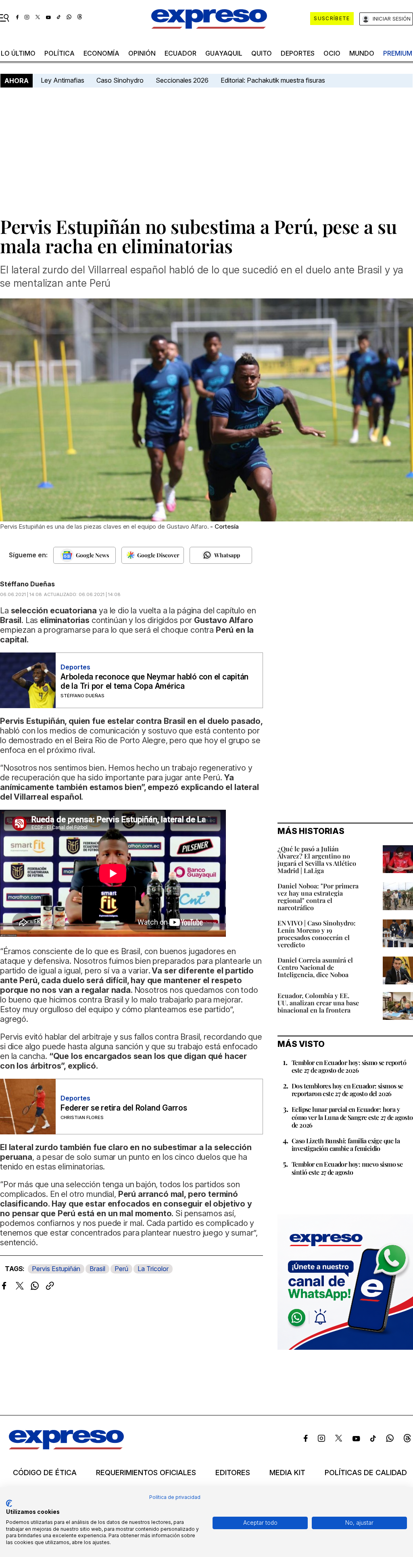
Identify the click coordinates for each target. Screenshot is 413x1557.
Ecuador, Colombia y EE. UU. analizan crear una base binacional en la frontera (318, 1002)
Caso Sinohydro (120, 80)
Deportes (298, 53)
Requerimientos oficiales (146, 1472)
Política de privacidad (174, 1497)
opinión (142, 53)
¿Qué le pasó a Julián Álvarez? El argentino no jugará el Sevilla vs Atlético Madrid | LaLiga (316, 859)
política (59, 53)
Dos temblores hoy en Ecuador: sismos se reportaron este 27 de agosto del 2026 (347, 1090)
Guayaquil (223, 53)
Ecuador (180, 53)
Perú (121, 1269)
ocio (331, 53)
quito (261, 53)
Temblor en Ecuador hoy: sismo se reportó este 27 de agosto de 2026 (349, 1066)
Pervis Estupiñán (56, 1269)
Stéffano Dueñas (27, 584)
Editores (232, 1472)
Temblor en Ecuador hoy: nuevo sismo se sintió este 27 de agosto (347, 1168)
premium (397, 53)
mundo (361, 53)
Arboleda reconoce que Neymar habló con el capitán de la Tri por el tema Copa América (154, 681)
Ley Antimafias (62, 80)
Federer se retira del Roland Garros (123, 1108)
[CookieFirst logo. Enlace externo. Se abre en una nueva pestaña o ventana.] (9, 1503)
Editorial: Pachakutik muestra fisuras (274, 80)
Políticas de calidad (366, 1472)
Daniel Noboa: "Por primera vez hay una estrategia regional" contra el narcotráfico (318, 897)
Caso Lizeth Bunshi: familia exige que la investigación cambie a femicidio (346, 1144)
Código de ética (45, 1472)
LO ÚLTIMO (18, 53)
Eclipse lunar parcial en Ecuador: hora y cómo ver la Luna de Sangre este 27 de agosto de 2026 (352, 1117)
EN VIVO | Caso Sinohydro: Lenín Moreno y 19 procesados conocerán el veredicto (316, 934)
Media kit (287, 1472)
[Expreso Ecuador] (66, 1447)
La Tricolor (153, 1269)
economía (101, 53)
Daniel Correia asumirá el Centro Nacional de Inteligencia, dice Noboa (315, 967)
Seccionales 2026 (182, 80)
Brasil (97, 1269)
